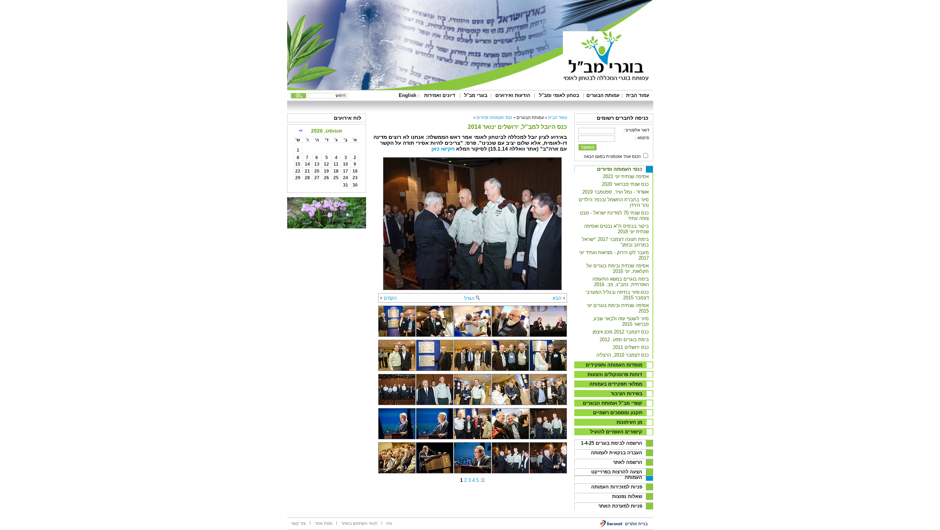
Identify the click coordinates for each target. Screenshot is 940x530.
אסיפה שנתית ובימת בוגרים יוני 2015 (618, 308)
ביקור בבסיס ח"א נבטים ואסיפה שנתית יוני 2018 (616, 228)
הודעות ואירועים (512, 95)
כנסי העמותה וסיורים (619, 169)
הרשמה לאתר (627, 462)
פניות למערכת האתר (620, 506)
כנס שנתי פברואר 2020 (625, 184)
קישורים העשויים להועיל (616, 432)
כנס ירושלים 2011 (631, 347)
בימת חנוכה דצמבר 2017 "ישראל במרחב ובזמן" (615, 242)
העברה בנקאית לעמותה (616, 452)
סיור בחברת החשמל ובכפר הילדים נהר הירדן (614, 202)
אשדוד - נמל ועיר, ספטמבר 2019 (615, 192)
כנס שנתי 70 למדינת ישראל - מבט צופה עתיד (614, 215)
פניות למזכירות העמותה (616, 487)
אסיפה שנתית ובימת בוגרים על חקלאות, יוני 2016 (617, 268)
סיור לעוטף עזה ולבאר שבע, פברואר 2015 (620, 321)
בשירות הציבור (626, 393)
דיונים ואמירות (439, 95)
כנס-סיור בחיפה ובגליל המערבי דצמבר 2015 (617, 294)
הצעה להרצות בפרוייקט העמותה (616, 474)
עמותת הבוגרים (602, 95)
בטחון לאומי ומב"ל (559, 95)
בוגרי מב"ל (475, 95)
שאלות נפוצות (627, 496)
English (407, 95)
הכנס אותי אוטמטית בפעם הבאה (612, 156)
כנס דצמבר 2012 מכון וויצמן (621, 332)
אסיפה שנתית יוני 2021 (626, 176)
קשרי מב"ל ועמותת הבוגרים (612, 403)
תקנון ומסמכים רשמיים (617, 412)
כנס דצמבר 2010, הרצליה (622, 355)
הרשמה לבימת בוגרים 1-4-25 (611, 443)
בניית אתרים (636, 524)
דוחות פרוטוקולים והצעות (615, 374)
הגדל (469, 298)
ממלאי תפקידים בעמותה (615, 384)
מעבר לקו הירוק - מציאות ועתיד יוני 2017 (614, 255)
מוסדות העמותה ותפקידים (614, 365)
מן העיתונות (629, 422)
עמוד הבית (637, 95)
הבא (557, 298)
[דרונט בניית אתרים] (611, 526)
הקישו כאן (443, 149)
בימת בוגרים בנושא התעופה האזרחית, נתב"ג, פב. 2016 (620, 281)
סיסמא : (642, 138)
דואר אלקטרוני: (636, 130)
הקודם (390, 298)
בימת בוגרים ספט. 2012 (624, 339)
